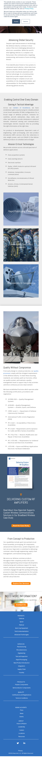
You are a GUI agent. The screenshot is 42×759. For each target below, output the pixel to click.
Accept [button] (16, 21)
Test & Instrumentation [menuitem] (22, 631)
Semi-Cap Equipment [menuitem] (21, 628)
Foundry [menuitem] (21, 672)
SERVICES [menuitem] (21, 644)
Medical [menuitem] (21, 625)
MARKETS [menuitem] (21, 615)
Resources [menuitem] (21, 736)
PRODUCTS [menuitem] (21, 681)
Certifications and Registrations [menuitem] (21, 694)
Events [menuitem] (22, 716)
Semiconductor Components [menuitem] (21, 687)
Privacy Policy (29, 8)
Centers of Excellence (21, 107)
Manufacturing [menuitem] (21, 646)
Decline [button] (25, 21)
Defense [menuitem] (21, 618)
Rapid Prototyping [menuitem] (21, 659)
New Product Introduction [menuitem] (22, 662)
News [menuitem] (21, 713)
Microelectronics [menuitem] (21, 650)
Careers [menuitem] (21, 730)
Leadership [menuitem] (21, 726)
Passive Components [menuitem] (21, 684)
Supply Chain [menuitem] (22, 669)
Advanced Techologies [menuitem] (21, 634)
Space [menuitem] (21, 621)
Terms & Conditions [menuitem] (22, 698)
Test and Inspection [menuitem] (22, 656)
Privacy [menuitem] (20, 751)
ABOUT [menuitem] (21, 720)
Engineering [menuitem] (21, 653)
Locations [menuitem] (22, 733)
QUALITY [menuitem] (21, 692)
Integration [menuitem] (21, 666)
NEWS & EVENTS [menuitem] (21, 707)
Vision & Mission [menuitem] (22, 723)
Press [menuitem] (21, 710)
